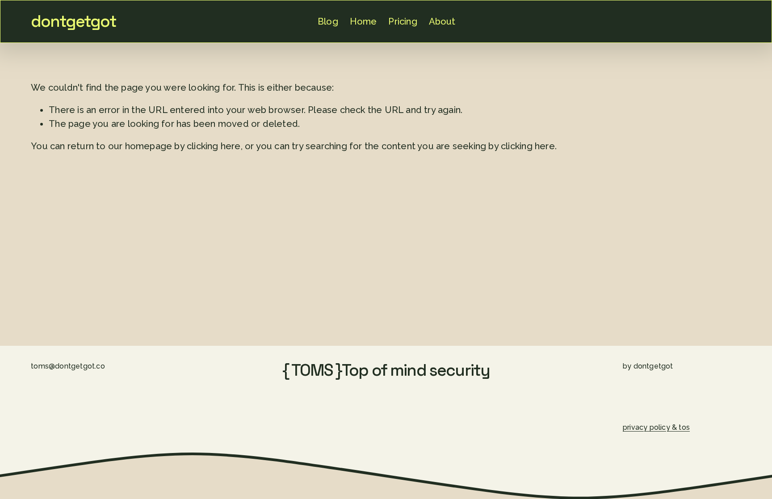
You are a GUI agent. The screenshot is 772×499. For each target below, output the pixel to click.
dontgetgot (73, 21)
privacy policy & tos (656, 427)
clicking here (214, 146)
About (442, 21)
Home (363, 21)
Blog (328, 21)
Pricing (402, 21)
